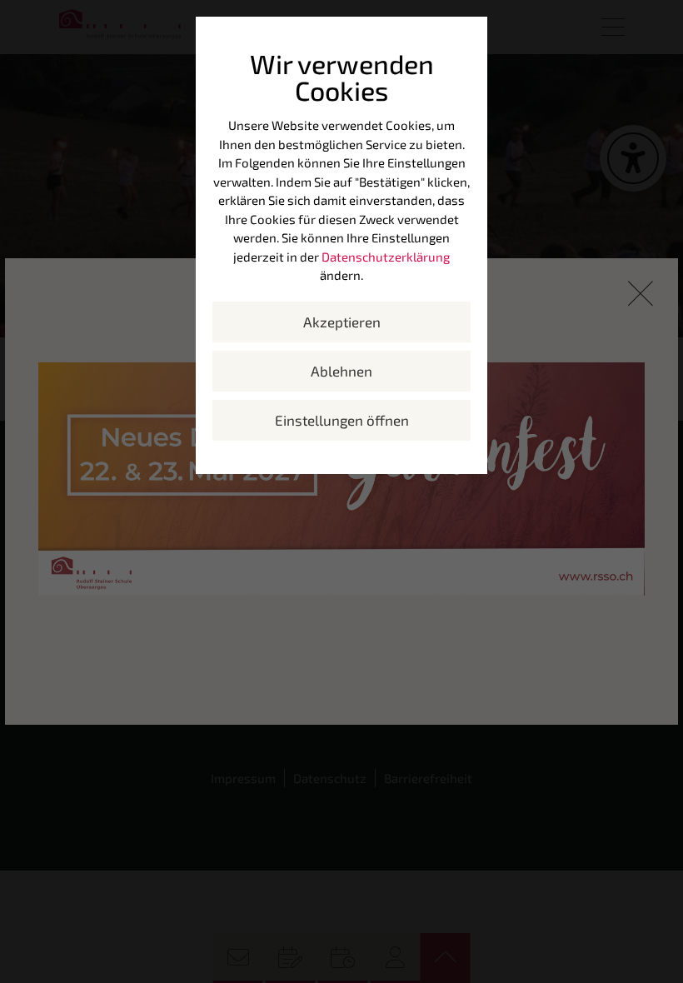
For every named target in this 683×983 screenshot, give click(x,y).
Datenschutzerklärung (386, 256)
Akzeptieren (342, 321)
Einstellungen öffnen (342, 420)
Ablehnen (341, 370)
